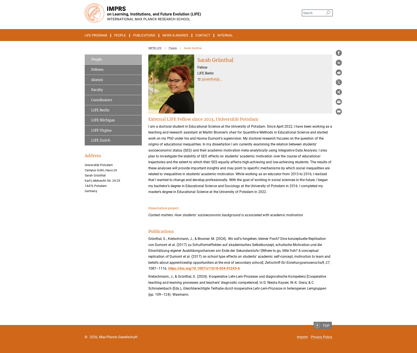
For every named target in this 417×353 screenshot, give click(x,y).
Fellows (97, 70)
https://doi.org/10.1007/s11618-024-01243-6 (204, 268)
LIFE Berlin (100, 110)
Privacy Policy (321, 337)
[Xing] (339, 92)
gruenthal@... (212, 79)
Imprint (302, 337)
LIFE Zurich (100, 140)
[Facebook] (339, 53)
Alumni (97, 80)
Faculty (97, 90)
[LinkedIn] (339, 62)
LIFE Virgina (101, 130)
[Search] (328, 13)
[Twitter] (339, 82)
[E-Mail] (339, 102)
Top (326, 325)
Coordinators (101, 100)
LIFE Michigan (103, 120)
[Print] (339, 111)
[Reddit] (339, 72)
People (96, 59)
